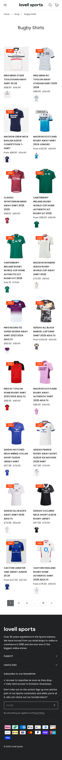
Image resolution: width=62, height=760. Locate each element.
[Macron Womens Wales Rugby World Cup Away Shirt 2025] (45, 246)
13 (43, 603)
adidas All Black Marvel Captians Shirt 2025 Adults (44, 331)
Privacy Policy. (38, 713)
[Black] (36, 285)
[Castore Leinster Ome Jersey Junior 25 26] (16, 551)
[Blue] (7, 586)
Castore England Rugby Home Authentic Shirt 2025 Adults (44, 573)
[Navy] (7, 159)
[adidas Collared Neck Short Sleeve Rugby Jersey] (45, 494)
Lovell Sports (17, 746)
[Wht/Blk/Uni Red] (7, 94)
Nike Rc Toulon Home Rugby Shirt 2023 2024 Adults (15, 392)
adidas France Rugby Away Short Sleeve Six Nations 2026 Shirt (45, 455)
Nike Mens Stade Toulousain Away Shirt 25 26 (15, 79)
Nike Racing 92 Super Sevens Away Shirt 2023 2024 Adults (16, 333)
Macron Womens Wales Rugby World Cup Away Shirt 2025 (44, 268)
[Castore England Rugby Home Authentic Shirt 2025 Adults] (45, 551)
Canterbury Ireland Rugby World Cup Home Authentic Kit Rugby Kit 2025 (43, 205)
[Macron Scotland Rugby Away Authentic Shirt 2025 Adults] (45, 372)
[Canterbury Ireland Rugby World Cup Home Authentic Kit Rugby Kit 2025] (45, 181)
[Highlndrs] (7, 220)
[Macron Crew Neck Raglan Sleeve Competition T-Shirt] (16, 120)
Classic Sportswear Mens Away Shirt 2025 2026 (15, 203)
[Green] (36, 224)
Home (7, 14)
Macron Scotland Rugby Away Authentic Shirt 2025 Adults (45, 394)
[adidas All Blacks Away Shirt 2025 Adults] (16, 494)
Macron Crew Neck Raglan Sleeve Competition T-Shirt (16, 142)
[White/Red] (36, 590)
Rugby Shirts (30, 14)
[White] (36, 155)
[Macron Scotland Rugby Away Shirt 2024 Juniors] (45, 120)
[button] (5, 5)
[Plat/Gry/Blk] (36, 98)
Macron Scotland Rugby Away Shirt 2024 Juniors (45, 140)
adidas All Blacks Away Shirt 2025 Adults (15, 514)
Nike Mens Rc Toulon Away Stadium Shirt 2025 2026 (45, 81)
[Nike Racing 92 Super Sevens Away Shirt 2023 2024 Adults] (16, 311)
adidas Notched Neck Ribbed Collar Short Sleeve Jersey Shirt (16, 455)
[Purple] (7, 350)
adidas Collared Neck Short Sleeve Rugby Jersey (44, 514)
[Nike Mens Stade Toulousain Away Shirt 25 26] (16, 59)
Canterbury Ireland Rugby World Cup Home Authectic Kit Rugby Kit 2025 (14, 270)
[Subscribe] (54, 705)
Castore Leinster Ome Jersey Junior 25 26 (15, 571)
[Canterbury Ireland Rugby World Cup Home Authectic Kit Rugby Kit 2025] (16, 246)
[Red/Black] (7, 407)
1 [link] (10, 603)
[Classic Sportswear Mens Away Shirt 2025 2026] (16, 181)
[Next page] (51, 603)
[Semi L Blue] (7, 472)
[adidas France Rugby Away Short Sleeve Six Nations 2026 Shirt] (45, 433)
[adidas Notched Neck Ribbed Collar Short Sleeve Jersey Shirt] (16, 433)
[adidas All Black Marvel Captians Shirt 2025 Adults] (45, 311)
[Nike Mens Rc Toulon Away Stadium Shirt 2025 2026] (45, 59)
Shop (16, 14)
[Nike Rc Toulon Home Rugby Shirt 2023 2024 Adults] (16, 372)
